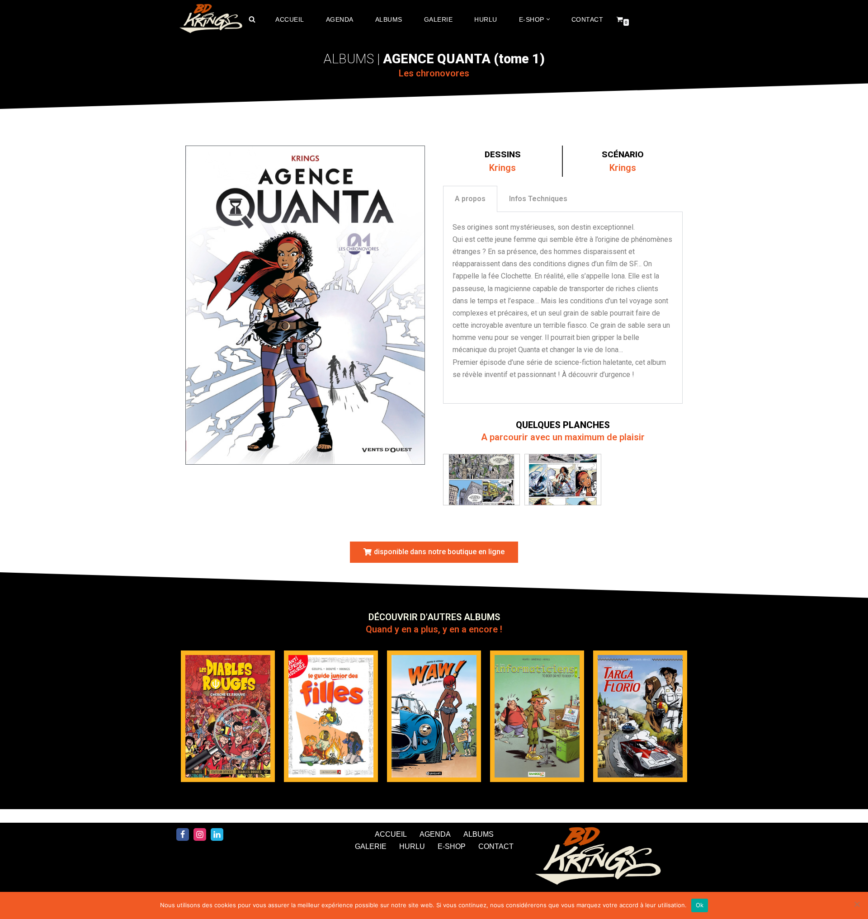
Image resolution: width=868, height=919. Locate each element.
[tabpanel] (563, 308)
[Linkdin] (217, 834)
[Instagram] (199, 834)
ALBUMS (388, 19)
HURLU (485, 19)
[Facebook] (182, 834)
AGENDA (340, 19)
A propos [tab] (470, 198)
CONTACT (587, 19)
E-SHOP (452, 846)
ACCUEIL (289, 19)
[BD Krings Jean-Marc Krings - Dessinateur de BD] (210, 19)
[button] (548, 19)
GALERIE (438, 19)
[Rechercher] (252, 19)
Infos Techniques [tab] (538, 198)
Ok (700, 905)
